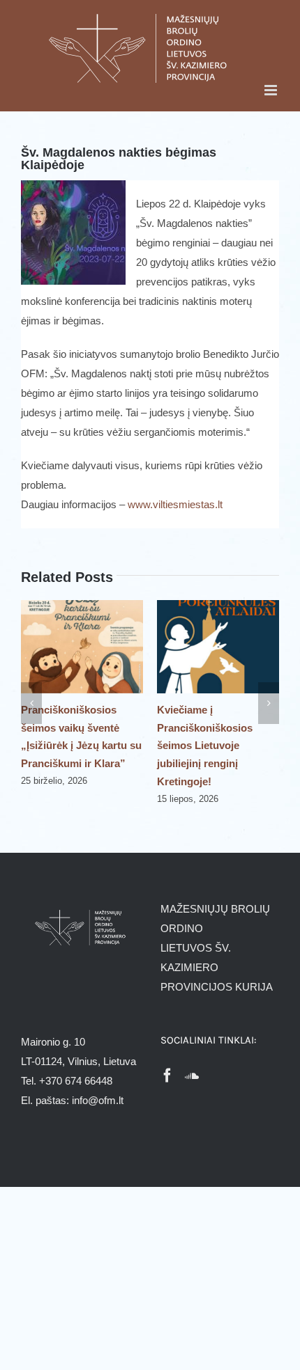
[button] (31, 703)
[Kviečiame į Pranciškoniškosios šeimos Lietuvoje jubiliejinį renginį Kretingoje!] (218, 606)
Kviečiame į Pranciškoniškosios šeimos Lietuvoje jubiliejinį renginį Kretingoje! (205, 746)
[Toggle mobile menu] (271, 90)
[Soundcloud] (192, 1075)
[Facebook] (167, 1075)
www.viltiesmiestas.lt (175, 504)
